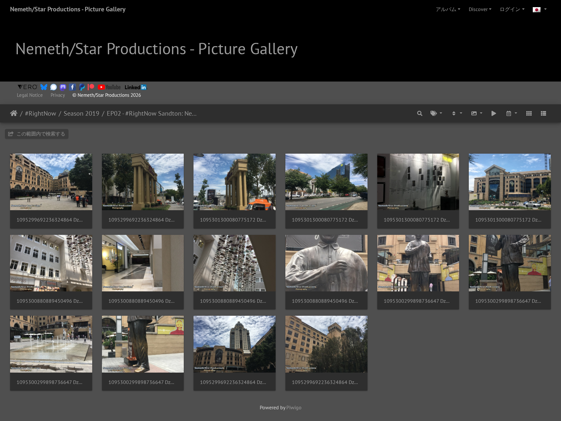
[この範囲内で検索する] (420, 113)
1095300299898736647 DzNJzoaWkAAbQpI (51, 382)
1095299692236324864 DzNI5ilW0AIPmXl (326, 382)
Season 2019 (81, 113)
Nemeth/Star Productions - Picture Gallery (68, 9)
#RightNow (40, 113)
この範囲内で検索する (40, 134)
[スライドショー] (494, 113)
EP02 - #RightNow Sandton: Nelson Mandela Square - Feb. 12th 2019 (152, 113)
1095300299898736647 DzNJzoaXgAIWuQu (143, 382)
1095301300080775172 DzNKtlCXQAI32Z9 (234, 220)
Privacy (58, 95)
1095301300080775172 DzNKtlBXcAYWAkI (509, 220)
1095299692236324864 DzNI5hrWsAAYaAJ (143, 220)
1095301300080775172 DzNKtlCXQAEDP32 (326, 220)
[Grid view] (528, 113)
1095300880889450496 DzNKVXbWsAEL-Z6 (234, 301)
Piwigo (294, 407)
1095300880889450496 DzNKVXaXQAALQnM (326, 301)
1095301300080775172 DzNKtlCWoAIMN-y (418, 220)
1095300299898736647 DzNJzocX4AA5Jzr (509, 301)
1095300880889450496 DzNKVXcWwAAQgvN (143, 301)
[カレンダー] (511, 113)
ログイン (510, 9)
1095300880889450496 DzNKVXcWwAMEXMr (51, 301)
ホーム (14, 113)
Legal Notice (30, 95)
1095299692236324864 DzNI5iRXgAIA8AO (234, 382)
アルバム (446, 9)
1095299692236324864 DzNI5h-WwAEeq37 (51, 220)
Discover (478, 9)
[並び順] (456, 113)
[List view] (543, 113)
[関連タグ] (437, 113)
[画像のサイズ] (477, 113)
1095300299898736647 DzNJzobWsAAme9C (418, 301)
